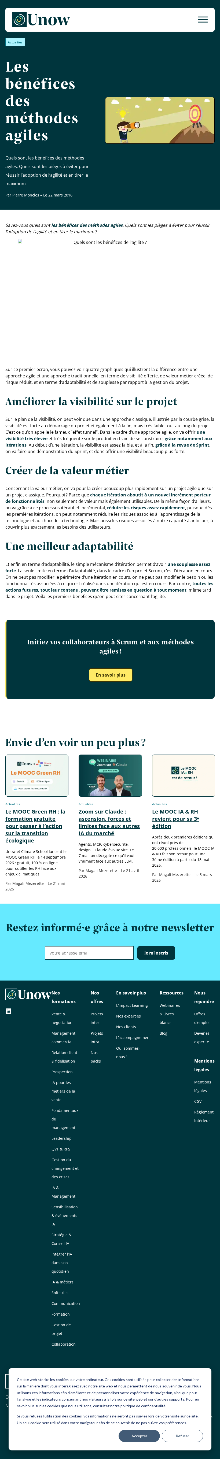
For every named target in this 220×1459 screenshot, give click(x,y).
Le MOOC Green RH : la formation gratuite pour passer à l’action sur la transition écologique (35, 826)
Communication (66, 1303)
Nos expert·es (128, 1016)
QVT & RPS (61, 1149)
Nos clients (126, 1026)
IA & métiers (63, 1281)
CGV (197, 1101)
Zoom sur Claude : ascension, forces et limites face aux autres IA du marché (109, 822)
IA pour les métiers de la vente (63, 1091)
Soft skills (60, 1292)
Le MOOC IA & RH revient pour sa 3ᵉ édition (175, 819)
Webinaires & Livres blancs (170, 1014)
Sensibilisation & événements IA (65, 1215)
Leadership (62, 1138)
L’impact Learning (132, 1005)
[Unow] (41, 20)
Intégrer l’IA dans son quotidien (62, 1263)
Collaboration (64, 1344)
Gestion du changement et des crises (65, 1168)
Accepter (139, 1436)
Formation (61, 1314)
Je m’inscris (156, 953)
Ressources (172, 993)
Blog (163, 1033)
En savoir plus (111, 675)
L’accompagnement (133, 1037)
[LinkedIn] (8, 1012)
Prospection (62, 1071)
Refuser (182, 1436)
